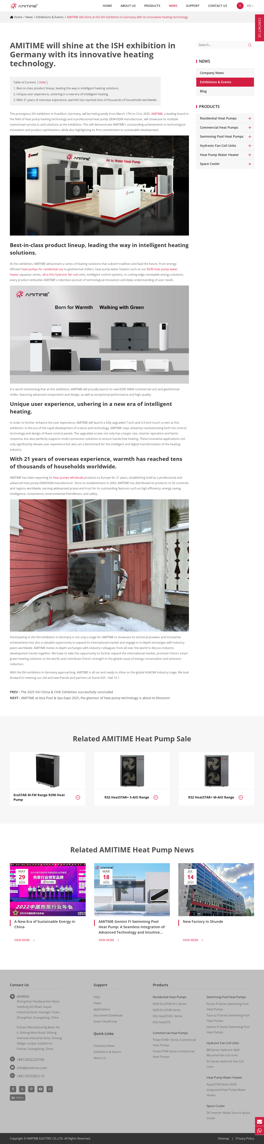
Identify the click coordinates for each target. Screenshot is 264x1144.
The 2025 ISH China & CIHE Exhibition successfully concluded (67, 692)
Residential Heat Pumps (218, 118)
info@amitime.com (32, 1067)
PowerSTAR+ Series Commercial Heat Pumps (174, 1042)
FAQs (97, 997)
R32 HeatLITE (161, 1022)
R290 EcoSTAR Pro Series (169, 1004)
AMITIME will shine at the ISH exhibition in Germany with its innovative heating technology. (128, 17)
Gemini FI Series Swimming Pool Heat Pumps (228, 1029)
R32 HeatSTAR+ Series (167, 1016)
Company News (212, 73)
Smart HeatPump (105, 1021)
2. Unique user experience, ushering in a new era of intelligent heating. (61, 94)
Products (152, 6)
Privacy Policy (245, 1138)
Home (107, 6)
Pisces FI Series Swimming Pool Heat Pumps (227, 1006)
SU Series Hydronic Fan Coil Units (225, 1064)
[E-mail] (259, 1121)
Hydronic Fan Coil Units (218, 145)
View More (24, 940)
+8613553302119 (30, 1076)
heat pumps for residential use (42, 269)
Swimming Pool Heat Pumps (222, 136)
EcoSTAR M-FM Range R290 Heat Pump (39, 797)
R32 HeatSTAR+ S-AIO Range (127, 797)
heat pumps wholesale (68, 478)
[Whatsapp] (259, 1130)
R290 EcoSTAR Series (167, 1010)
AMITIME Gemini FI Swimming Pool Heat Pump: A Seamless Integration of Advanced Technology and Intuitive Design (132, 927)
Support (193, 6)
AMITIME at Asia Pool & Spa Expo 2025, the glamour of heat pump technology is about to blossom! (95, 698)
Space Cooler (210, 164)
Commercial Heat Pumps (219, 127)
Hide (42, 82)
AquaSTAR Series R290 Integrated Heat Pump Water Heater (226, 1089)
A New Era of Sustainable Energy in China (44, 924)
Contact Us (217, 6)
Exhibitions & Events (50, 17)
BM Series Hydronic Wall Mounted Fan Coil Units (223, 1052)
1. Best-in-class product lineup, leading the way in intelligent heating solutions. (66, 88)
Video (97, 1003)
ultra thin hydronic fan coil (60, 275)
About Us (128, 6)
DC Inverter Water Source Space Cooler (228, 1115)
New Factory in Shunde (203, 921)
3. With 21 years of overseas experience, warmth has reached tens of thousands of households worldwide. (85, 100)
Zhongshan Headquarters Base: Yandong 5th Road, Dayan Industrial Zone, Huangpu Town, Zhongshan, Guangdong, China (38, 1009)
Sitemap (223, 1138)
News (173, 6)
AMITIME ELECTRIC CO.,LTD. (45, 1138)
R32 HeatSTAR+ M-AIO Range (211, 797)
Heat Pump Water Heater (219, 155)
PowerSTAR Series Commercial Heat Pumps (173, 1054)
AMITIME (157, 114)
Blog (203, 91)
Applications (102, 1009)
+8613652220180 (30, 1059)
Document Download (108, 1015)
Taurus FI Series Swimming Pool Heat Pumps (228, 1018)
